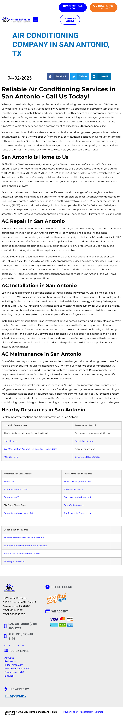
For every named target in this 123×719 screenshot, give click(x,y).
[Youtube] (23, 645)
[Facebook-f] (9, 645)
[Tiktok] (18, 645)
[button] (35, 19)
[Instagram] (4, 645)
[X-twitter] (14, 645)
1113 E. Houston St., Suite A (19, 602)
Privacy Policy (70, 711)
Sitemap (99, 711)
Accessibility (86, 711)
